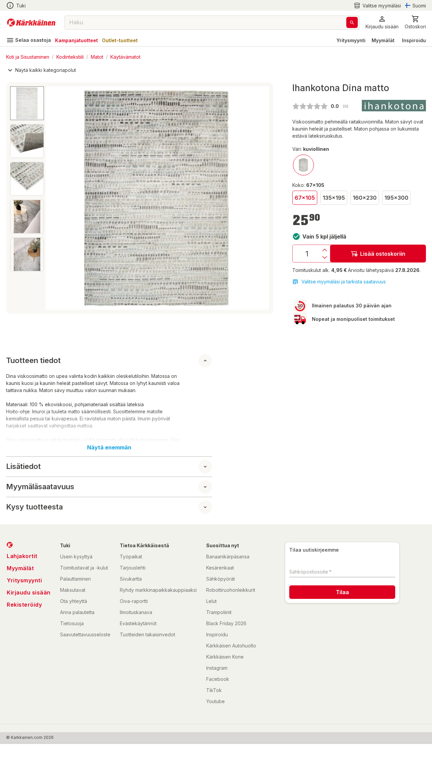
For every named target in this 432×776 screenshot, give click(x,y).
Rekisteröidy (24, 604)
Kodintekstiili (70, 56)
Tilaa (342, 592)
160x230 (365, 197)
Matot (97, 56)
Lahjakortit (22, 556)
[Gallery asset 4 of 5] (27, 216)
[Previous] (55, 198)
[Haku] (352, 22)
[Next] (260, 198)
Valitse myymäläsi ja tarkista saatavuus (343, 281)
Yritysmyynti (351, 40)
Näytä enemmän (109, 447)
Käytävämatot (125, 56)
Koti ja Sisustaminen (27, 56)
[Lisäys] (324, 250)
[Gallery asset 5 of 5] (27, 254)
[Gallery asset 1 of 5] (157, 198)
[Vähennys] (324, 257)
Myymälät (383, 40)
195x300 (396, 197)
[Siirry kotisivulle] (31, 23)
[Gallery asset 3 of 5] (27, 179)
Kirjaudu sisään (29, 592)
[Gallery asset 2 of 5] (27, 141)
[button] (377, 5)
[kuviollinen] (303, 165)
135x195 (334, 197)
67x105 (305, 197)
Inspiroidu (414, 40)
